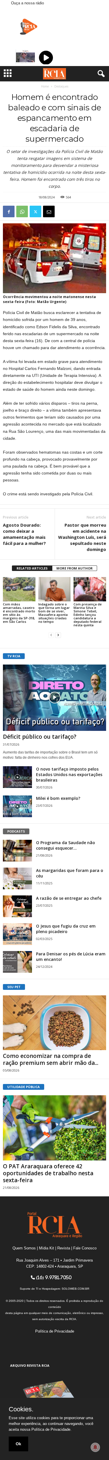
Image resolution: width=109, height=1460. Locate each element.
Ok (18, 1443)
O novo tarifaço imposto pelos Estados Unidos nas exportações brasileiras (69, 774)
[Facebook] (9, 211)
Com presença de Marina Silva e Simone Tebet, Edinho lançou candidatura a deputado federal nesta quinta (88, 614)
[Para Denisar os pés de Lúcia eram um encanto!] (17, 962)
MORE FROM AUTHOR (74, 568)
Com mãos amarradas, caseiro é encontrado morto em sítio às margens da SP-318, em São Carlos (19, 613)
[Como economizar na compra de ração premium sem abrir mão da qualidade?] (54, 1022)
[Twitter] (35, 211)
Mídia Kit (46, 1248)
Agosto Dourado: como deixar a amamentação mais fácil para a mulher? (24, 534)
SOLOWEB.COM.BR (75, 1288)
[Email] (49, 211)
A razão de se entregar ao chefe (68, 898)
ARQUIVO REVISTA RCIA (29, 1365)
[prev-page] (51, 635)
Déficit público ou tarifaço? (39, 736)
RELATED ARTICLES (32, 568)
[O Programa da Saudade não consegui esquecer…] (17, 851)
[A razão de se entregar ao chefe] (17, 906)
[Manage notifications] (95, 1447)
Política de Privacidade (54, 1331)
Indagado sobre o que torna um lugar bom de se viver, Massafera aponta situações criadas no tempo (54, 613)
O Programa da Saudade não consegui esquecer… (65, 845)
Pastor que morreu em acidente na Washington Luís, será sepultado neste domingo (82, 537)
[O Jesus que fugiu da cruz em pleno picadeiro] (17, 934)
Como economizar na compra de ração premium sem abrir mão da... (50, 1059)
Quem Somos (24, 1248)
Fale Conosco (85, 1248)
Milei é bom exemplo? (58, 798)
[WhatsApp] (22, 211)
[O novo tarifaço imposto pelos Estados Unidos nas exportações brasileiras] (17, 777)
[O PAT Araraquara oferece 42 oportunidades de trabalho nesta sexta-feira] (54, 1127)
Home (45, 86)
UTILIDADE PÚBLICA (23, 1087)
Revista (63, 1248)
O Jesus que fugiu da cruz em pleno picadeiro (66, 928)
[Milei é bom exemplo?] (17, 806)
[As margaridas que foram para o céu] (17, 878)
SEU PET (14, 987)
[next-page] (58, 635)
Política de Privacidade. (51, 1429)
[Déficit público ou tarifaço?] (54, 698)
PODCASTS (16, 831)
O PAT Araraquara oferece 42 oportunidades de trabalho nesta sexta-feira (48, 1173)
